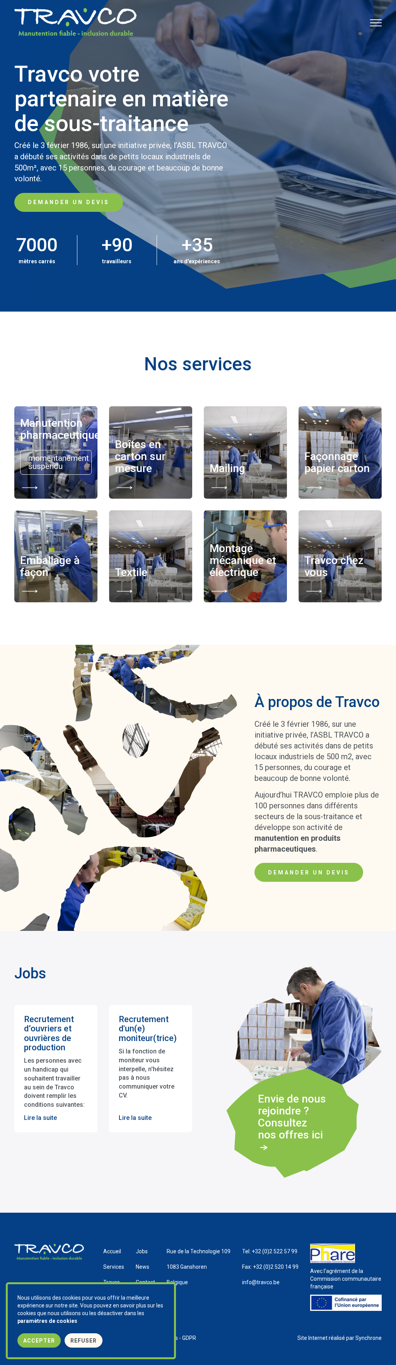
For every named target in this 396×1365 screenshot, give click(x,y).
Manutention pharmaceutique (56, 429)
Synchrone (368, 1338)
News (142, 1267)
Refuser (83, 1341)
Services (113, 1267)
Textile (131, 573)
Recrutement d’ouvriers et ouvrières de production (49, 1033)
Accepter (39, 1341)
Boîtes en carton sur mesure (140, 456)
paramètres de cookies (47, 1321)
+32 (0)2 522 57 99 (269, 1251)
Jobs (142, 1251)
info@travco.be (261, 1282)
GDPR (189, 1338)
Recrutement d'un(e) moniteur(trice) (148, 1028)
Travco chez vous (334, 567)
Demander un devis (68, 202)
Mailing (227, 469)
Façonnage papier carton (337, 463)
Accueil (112, 1251)
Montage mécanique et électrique (243, 560)
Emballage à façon (50, 567)
